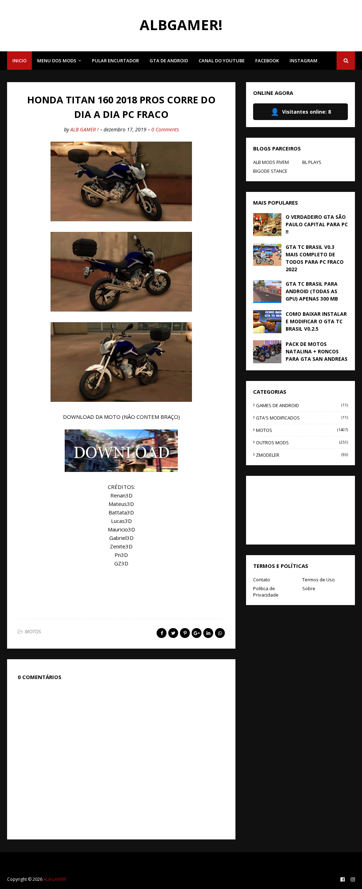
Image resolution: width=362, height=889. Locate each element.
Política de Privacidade (266, 591)
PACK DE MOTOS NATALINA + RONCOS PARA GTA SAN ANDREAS (317, 351)
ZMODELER (302, 455)
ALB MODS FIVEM (271, 162)
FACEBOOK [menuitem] (267, 60)
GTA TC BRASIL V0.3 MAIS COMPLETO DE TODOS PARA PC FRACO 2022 (315, 258)
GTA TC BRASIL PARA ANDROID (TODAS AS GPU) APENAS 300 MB (312, 291)
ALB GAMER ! (84, 129)
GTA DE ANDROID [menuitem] (169, 60)
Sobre (308, 588)
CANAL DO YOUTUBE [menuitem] (222, 60)
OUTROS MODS (302, 442)
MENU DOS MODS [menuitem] (56, 60)
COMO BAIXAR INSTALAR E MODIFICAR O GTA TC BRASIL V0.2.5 (316, 321)
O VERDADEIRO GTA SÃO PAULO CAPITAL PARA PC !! (317, 224)
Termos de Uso (318, 579)
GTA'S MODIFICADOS (302, 418)
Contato (261, 579)
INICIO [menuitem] (19, 60)
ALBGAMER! (181, 24)
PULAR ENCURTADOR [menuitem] (115, 60)
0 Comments (165, 129)
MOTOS (33, 631)
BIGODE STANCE (270, 171)
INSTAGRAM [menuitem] (303, 60)
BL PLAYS (311, 162)
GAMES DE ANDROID (302, 405)
